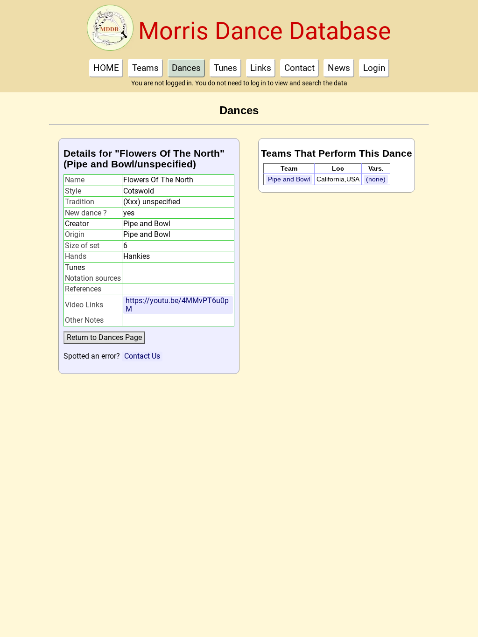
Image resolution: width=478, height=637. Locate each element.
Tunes (225, 67)
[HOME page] (110, 30)
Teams (145, 67)
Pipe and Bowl (289, 179)
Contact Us (142, 356)
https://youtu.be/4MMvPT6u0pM (177, 304)
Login (374, 67)
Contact (299, 67)
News (339, 67)
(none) (376, 179)
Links (260, 67)
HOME (106, 67)
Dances (186, 67)
